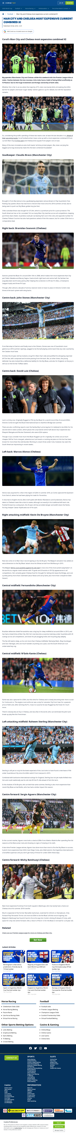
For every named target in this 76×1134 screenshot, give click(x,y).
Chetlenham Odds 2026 (11, 1007)
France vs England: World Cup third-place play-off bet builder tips (61, 967)
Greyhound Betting (9, 1033)
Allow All (59, 1123)
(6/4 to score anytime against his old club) (25, 568)
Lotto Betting (7, 1030)
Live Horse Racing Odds (11, 1015)
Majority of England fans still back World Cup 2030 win (38, 966)
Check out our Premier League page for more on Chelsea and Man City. (27, 933)
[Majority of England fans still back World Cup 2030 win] (38, 956)
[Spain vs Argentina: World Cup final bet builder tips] (13, 979)
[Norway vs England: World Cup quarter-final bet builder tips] (62, 979)
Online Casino (46, 1033)
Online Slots (45, 1039)
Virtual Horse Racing (10, 1018)
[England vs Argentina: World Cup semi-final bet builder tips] (38, 979)
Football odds (46, 1007)
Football (10, 14)
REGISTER (70, 3)
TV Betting (6, 1039)
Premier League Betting (49, 1010)
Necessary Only (59, 1126)
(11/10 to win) (19, 141)
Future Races (7, 1012)
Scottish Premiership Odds (50, 1015)
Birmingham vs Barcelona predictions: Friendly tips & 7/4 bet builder (12, 967)
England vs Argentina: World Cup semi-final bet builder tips (38, 990)
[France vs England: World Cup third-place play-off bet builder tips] (62, 956)
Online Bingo (45, 1030)
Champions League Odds (50, 1012)
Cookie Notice (18, 1128)
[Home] (3, 14)
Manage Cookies (59, 1130)
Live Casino (45, 1036)
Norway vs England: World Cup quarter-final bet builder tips (62, 990)
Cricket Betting (8, 1042)
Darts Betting (7, 1036)
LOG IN (61, 3)
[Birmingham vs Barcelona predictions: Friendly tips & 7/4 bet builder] (13, 956)
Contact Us (11, 1058)
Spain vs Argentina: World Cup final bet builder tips (12, 989)
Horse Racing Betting (10, 1010)
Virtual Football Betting (49, 1018)
